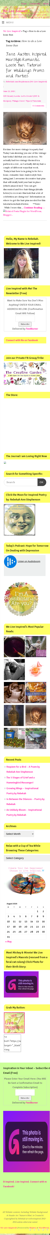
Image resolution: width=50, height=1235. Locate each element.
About (46, 3)
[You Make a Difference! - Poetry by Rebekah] (35, 670)
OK (40, 482)
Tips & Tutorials (33, 101)
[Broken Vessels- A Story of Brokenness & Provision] (14, 716)
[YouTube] (30, 10)
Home (24, 3)
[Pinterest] (47, 10)
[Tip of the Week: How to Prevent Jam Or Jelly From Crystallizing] (14, 647)
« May (8, 941)
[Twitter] (43, 10)
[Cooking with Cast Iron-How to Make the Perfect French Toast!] (35, 693)
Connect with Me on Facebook (22, 340)
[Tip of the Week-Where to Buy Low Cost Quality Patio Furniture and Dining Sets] (35, 739)
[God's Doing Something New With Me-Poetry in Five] (14, 693)
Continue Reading (34, 207)
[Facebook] (34, 10)
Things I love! (18, 101)
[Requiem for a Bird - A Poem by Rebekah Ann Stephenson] (35, 647)
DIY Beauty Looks (11, 96)
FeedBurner (32, 328)
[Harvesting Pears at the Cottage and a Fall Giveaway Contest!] (14, 739)
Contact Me (35, 3)
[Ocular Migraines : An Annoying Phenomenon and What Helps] (14, 670)
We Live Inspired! (15, 11)
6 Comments (38, 105)
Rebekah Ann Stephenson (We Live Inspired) (26, 81)
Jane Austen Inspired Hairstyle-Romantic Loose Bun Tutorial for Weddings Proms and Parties (26, 65)
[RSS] (39, 10)
